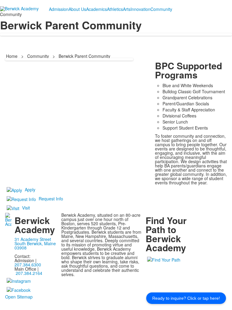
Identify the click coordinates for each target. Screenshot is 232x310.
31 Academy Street (32, 239)
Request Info (51, 199)
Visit (26, 208)
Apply (30, 189)
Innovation (140, 9)
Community (161, 9)
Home (12, 56)
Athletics (115, 9)
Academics (96, 9)
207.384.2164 (29, 273)
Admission (59, 9)
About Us (77, 9)
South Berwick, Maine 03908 (35, 245)
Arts (126, 9)
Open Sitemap (19, 297)
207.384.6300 (27, 265)
